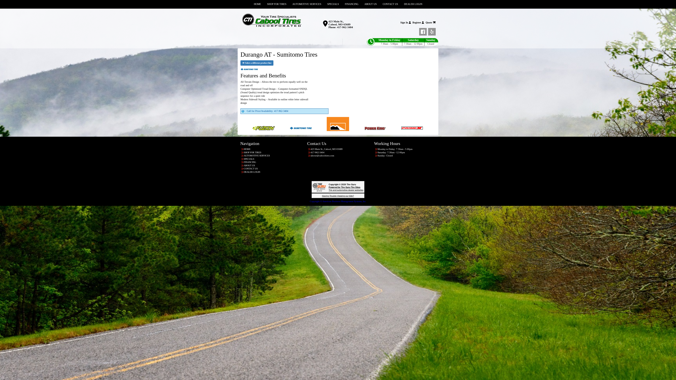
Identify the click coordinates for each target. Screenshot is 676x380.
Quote (429, 22)
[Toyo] (416, 127)
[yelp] (432, 31)
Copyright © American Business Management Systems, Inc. (338, 201)
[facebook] (423, 31)
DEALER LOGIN (252, 172)
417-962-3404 (345, 27)
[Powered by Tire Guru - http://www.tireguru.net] (319, 186)
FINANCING (250, 162)
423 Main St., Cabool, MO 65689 (339, 23)
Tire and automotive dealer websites (346, 188)
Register (417, 22)
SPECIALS (249, 159)
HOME (247, 149)
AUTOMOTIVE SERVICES (257, 155)
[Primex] (257, 127)
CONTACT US (251, 168)
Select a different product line (258, 63)
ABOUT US (249, 165)
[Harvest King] (379, 127)
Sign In (404, 22)
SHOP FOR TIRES (252, 152)
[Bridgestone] (304, 127)
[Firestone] (342, 127)
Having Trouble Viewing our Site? (338, 195)
